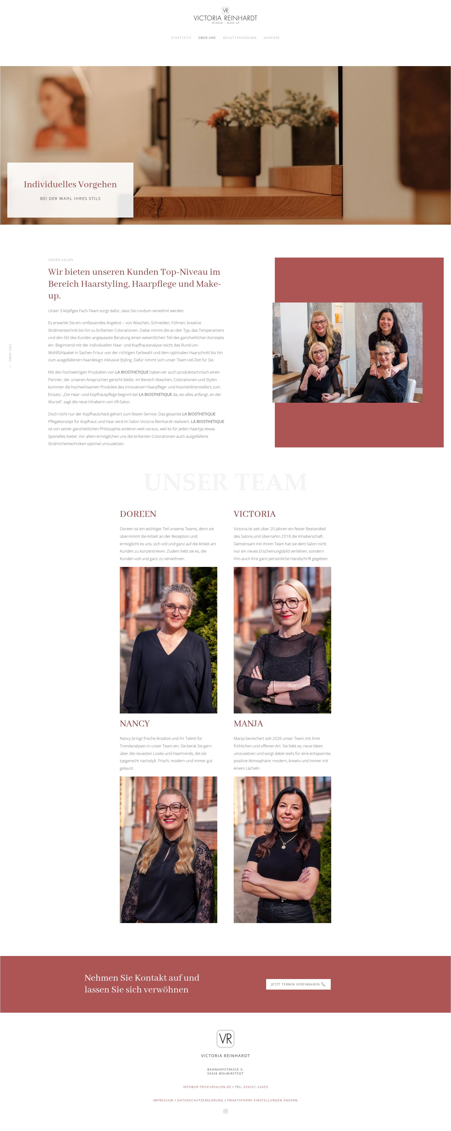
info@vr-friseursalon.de (207, 1087)
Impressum (163, 1100)
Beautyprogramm (240, 38)
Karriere (272, 38)
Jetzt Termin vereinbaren (295, 984)
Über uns (207, 38)
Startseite (181, 38)
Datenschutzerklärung (201, 1100)
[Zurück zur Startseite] (225, 15)
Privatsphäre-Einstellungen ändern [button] (262, 1100)
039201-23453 (256, 1087)
